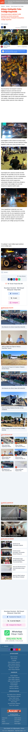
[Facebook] (9, 649)
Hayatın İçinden (14, 683)
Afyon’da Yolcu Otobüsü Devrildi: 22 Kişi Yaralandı (16, 2)
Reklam (3, 721)
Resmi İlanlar (14, 658)
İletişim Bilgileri (17, 723)
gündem (5, 24)
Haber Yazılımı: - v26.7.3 (14, 730)
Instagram (15, 302)
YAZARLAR (5, 646)
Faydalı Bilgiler (14, 684)
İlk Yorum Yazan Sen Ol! (15, 283)
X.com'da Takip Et (15, 621)
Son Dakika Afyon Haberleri (14, 694)
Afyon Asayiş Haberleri (14, 669)
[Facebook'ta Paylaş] (2, 27)
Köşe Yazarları (14, 656)
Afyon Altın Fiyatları (14, 705)
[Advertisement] (14, 112)
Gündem (8, 6)
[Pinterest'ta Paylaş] (17, 279)
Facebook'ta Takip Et (15, 617)
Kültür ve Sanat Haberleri (14, 681)
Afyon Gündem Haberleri (14, 662)
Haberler (3, 6)
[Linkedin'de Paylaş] (14, 279)
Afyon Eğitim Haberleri (14, 679)
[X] (12, 649)
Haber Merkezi (7, 47)
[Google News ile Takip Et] (24, 47)
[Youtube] (17, 649)
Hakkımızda (4, 717)
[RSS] (19, 649)
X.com (15, 298)
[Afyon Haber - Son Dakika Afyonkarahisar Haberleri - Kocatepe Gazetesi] (14, 711)
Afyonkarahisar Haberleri (14, 703)
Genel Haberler (14, 675)
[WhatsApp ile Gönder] (19, 279)
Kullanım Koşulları (5, 723)
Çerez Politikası (17, 719)
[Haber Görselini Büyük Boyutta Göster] (14, 37)
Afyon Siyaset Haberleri (14, 664)
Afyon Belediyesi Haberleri (14, 696)
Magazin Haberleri (14, 686)
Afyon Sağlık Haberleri (14, 677)
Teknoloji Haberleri (14, 688)
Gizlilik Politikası (17, 717)
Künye (3, 719)
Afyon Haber (14, 701)
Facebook (15, 293)
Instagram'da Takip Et (15, 625)
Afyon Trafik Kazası (14, 698)
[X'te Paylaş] (5, 27)
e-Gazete (14, 660)
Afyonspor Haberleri (14, 667)
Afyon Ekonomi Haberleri (14, 666)
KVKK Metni (16, 721)
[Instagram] (14, 649)
